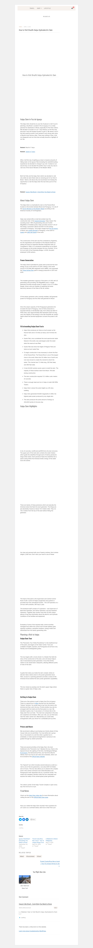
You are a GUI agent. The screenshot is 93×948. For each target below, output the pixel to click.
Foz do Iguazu (30, 856)
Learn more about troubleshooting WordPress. (32, 931)
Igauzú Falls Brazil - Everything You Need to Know (35, 904)
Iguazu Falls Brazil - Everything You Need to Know (25, 840)
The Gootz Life (46, 16)
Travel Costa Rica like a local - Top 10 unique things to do (38, 840)
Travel (32, 8)
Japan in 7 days (30, 151)
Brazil (22, 856)
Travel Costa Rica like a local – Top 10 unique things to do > (50, 864)
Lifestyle (47, 8)
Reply (55, 907)
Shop (38, 8)
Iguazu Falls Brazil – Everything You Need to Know (40, 192)
